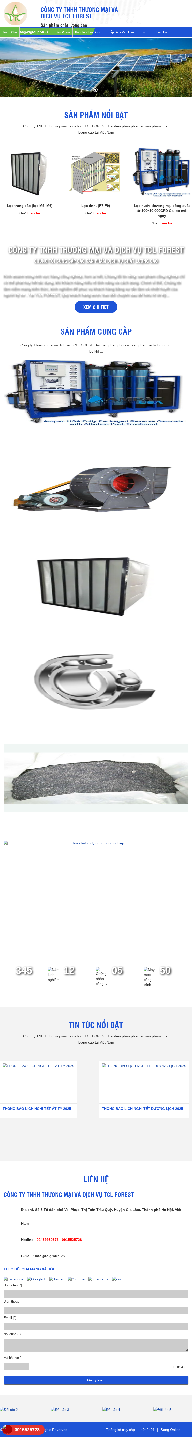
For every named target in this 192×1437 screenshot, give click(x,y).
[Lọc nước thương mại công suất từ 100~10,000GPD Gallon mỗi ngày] (162, 173)
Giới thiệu (29, 32)
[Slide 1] (96, 67)
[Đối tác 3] (19, 1409)
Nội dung (12, 1334)
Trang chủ (9, 32)
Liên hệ (161, 32)
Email (10, 1318)
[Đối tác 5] (121, 1409)
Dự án (46, 32)
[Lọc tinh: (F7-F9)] (96, 173)
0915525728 (27, 1429)
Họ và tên (13, 1285)
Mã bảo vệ (12, 1358)
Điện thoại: (11, 1301)
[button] (7, 71)
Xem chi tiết (96, 307)
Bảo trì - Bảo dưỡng (89, 32)
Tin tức (146, 32)
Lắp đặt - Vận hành (122, 32)
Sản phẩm (63, 32)
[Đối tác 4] (70, 1409)
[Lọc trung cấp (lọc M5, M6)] (30, 173)
